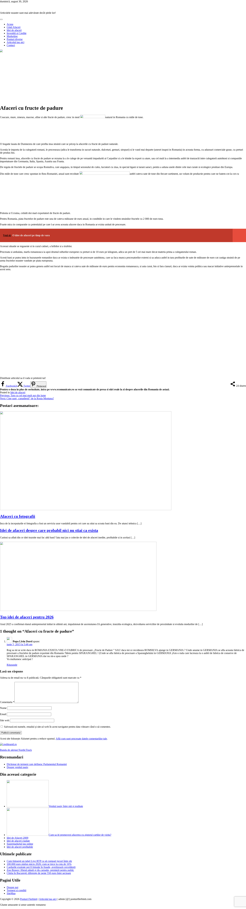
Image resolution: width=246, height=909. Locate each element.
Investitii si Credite (16, 33)
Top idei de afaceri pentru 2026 (27, 617)
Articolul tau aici (15, 42)
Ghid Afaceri (13, 27)
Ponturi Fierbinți (8, 7)
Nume (3, 708)
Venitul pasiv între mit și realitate (66, 806)
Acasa (10, 24)
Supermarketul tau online (20, 843)
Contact (11, 45)
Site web (4, 720)
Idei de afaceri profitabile (20, 846)
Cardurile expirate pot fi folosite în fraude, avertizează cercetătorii (41, 867)
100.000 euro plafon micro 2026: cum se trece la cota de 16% (39, 864)
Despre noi (12, 887)
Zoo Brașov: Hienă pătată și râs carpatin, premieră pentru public (40, 870)
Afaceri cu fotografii (17, 516)
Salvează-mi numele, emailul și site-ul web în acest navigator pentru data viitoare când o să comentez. (57, 726)
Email (3, 714)
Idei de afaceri (14, 30)
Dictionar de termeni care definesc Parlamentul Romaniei (37, 764)
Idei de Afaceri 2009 (17, 837)
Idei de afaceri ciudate (18, 840)
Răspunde (12, 664)
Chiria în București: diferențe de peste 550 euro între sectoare (39, 873)
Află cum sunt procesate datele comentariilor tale (81, 738)
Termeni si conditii (16, 890)
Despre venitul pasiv (17, 767)
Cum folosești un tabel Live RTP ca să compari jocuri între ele (39, 861)
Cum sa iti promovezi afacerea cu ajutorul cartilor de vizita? (80, 834)
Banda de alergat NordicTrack (16, 750)
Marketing (12, 36)
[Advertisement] (123, 78)
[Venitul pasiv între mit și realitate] (28, 806)
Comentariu (7, 702)
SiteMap (11, 893)
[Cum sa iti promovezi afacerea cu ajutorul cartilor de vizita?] (28, 834)
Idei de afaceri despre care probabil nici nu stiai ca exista (49, 530)
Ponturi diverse (15, 39)
